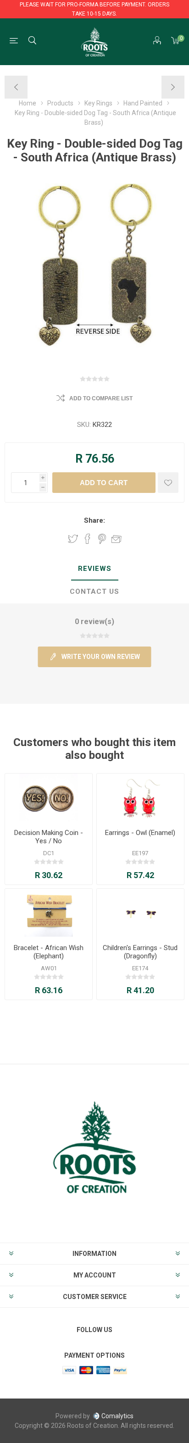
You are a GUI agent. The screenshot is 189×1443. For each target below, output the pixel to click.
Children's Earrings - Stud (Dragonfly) (140, 952)
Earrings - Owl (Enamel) (140, 833)
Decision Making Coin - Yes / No (48, 837)
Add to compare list (101, 398)
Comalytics (117, 1416)
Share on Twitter (73, 539)
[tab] (94, 569)
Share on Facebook (88, 539)
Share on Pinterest (102, 539)
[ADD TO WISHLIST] (168, 482)
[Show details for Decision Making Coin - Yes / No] (48, 798)
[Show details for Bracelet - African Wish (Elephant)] (48, 913)
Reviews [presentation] (94, 568)
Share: (94, 520)
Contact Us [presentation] (94, 591)
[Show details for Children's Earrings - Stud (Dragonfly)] (140, 913)
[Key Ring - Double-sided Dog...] (16, 87)
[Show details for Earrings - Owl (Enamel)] (140, 798)
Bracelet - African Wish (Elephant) (48, 952)
